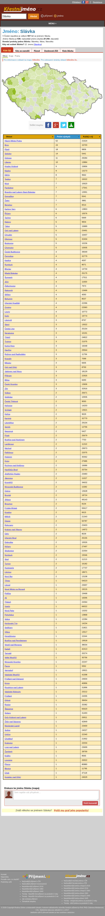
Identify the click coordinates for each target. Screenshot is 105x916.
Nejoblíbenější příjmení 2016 (32, 886)
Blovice (8, 769)
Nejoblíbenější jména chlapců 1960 (77, 891)
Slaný (7, 325)
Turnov (8, 564)
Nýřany (8, 547)
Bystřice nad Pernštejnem (16, 641)
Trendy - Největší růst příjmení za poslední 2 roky (40, 894)
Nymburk (8, 555)
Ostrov (7, 491)
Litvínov (8, 572)
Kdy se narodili (22, 51)
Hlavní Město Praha (13, 141)
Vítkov (7, 632)
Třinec (7, 581)
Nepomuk (9, 431)
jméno (60, 16)
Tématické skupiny (29, 901)
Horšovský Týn (11, 623)
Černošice (9, 256)
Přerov (7, 764)
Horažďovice (10, 636)
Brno (7, 145)
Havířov (8, 350)
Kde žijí (7, 50)
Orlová (7, 700)
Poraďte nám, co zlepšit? (10, 879)
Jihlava (8, 500)
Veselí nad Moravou (13, 645)
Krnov (7, 683)
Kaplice (8, 260)
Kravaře (8, 359)
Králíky (8, 756)
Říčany (8, 214)
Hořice (7, 414)
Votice (7, 619)
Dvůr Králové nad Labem (15, 717)
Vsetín (7, 606)
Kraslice (8, 512)
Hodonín (8, 457)
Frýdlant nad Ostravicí (14, 679)
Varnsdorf (9, 670)
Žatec (7, 201)
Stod (7, 559)
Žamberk (8, 752)
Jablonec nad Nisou (13, 371)
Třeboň (8, 602)
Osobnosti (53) (51, 51)
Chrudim (8, 235)
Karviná (8, 418)
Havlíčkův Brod (11, 470)
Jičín (7, 282)
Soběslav (9, 397)
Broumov (8, 504)
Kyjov (7, 461)
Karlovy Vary (10, 209)
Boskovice (9, 243)
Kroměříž (9, 482)
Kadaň (7, 649)
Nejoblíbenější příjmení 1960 (32, 889)
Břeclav (8, 269)
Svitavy (8, 713)
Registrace (97, 2)
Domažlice (9, 196)
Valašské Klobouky (13, 692)
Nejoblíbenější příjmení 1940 (32, 891)
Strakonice (9, 551)
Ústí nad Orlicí (11, 367)
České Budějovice (12, 252)
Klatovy (8, 222)
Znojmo (8, 307)
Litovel (7, 585)
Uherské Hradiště (12, 303)
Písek (7, 436)
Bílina (7, 380)
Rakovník (9, 290)
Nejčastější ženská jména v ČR (75, 883)
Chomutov (9, 248)
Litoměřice (9, 423)
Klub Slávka (67, 51)
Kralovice (9, 743)
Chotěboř (9, 739)
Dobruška (9, 542)
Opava (7, 521)
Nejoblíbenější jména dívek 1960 (76, 893)
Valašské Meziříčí (12, 675)
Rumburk (9, 265)
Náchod (8, 448)
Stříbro (8, 295)
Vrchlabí (8, 410)
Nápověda (5, 877)
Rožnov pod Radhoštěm (15, 354)
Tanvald (8, 653)
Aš (6, 598)
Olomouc (8, 239)
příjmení (48, 16)
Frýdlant (8, 696)
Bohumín (8, 299)
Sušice (7, 730)
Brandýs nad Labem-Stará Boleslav (20, 192)
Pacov (7, 666)
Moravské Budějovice (14, 487)
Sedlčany (9, 628)
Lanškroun (9, 444)
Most (7, 184)
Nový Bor (9, 576)
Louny (7, 312)
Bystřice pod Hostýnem (15, 440)
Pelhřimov (9, 453)
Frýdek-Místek (11, 508)
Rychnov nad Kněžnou (14, 465)
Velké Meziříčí (11, 658)
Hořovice (8, 406)
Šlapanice (9, 709)
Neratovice (9, 333)
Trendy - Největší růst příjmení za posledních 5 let (40, 896)
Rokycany (9, 525)
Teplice (8, 179)
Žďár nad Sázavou (13, 722)
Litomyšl (8, 320)
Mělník (7, 517)
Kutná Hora (9, 346)
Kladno (8, 171)
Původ (37, 51)
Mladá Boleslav (11, 273)
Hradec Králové (11, 166)
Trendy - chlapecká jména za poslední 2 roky (80, 901)
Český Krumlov (11, 384)
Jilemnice (9, 478)
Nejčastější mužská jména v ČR (75, 881)
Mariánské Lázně (12, 726)
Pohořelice (9, 615)
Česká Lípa (9, 329)
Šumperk (8, 277)
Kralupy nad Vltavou (13, 530)
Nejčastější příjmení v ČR (31, 881)
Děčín (7, 175)
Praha (17, 56)
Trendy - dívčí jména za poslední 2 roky (78, 903)
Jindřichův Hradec (12, 474)
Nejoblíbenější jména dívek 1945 (76, 898)
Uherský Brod (10, 538)
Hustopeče (9, 568)
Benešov (8, 205)
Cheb (7, 773)
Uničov (8, 734)
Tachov (8, 218)
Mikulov (8, 363)
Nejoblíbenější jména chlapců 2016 (77, 886)
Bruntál (8, 495)
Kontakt (3, 874)
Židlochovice (10, 286)
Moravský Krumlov (13, 662)
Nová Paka (9, 611)
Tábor (7, 226)
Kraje (11, 56)
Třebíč (7, 337)
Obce (5, 56)
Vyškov (8, 393)
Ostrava (8, 158)
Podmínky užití (6, 882)
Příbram (8, 376)
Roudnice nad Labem (14, 687)
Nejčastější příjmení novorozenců (34, 884)
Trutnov (8, 342)
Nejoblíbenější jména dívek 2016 (76, 888)
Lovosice (8, 760)
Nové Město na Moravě (15, 589)
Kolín (7, 316)
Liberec (8, 162)
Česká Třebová (11, 401)
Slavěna (37, 44)
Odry (7, 534)
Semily (7, 427)
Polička (8, 593)
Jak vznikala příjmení (29, 899)
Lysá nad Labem (12, 747)
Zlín (6, 389)
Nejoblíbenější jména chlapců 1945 (77, 896)
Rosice (8, 705)
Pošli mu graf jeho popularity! (71, 810)
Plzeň (7, 149)
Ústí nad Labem (11, 231)
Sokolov (8, 154)
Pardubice (9, 188)
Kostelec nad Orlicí (13, 777)
